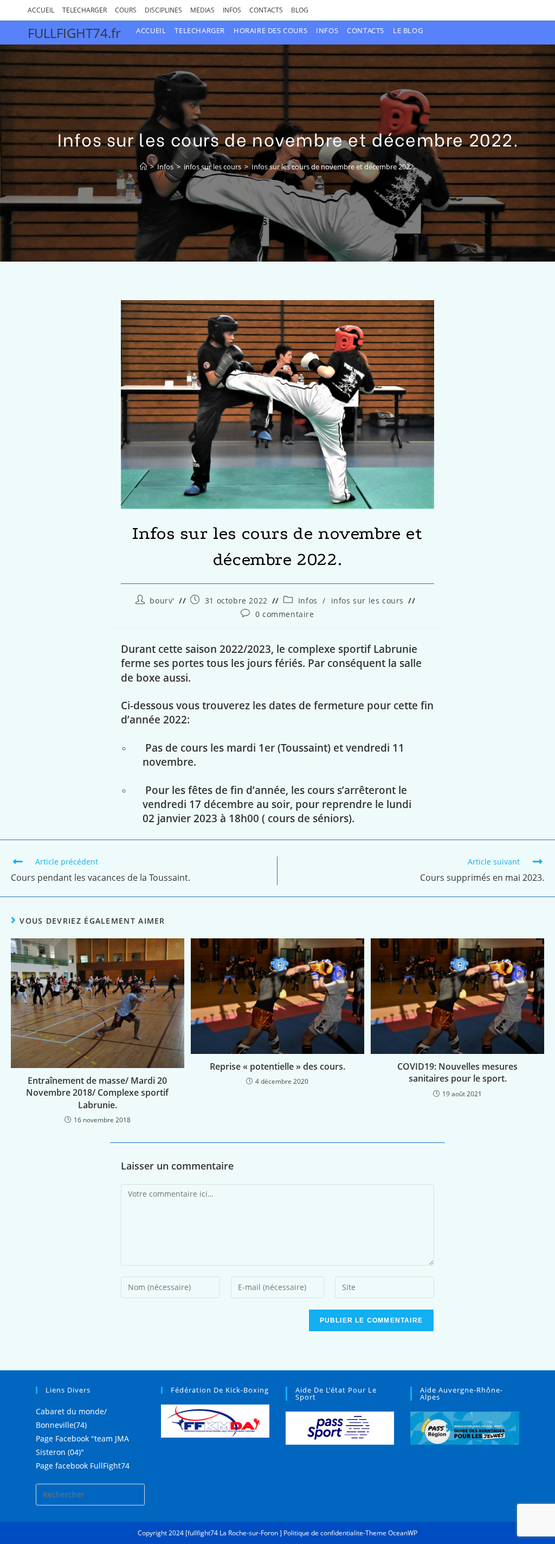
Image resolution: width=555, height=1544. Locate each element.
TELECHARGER (84, 10)
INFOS (232, 10)
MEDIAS (202, 10)
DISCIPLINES (163, 10)
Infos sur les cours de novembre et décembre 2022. (333, 166)
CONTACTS (266, 10)
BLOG (299, 10)
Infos (308, 600)
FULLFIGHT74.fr (74, 33)
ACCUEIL (41, 10)
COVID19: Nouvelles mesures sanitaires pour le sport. (457, 1072)
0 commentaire (284, 614)
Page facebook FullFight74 (83, 1465)
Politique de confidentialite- (324, 1532)
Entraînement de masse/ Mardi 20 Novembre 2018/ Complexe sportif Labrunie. (97, 1093)
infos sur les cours (367, 600)
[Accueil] (143, 166)
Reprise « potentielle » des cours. (277, 1066)
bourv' (162, 600)
